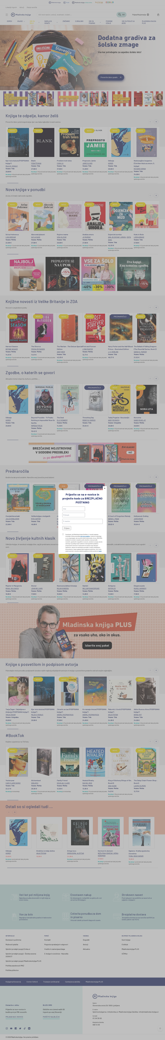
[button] (105, 488)
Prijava (66, 528)
